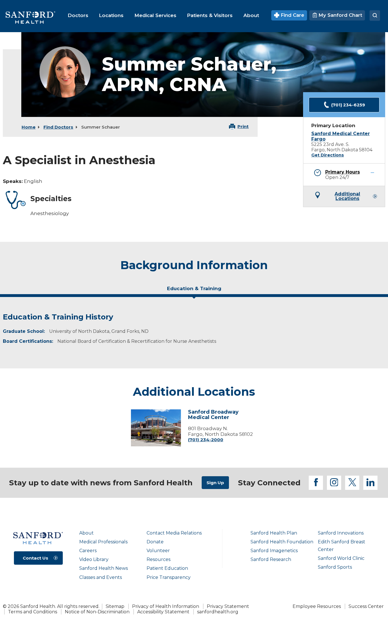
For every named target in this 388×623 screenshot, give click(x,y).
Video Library (94, 559)
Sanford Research (271, 559)
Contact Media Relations (174, 533)
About (86, 533)
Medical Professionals (103, 541)
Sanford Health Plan (274, 533)
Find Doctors (58, 127)
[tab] (194, 291)
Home (29, 127)
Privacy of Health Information (165, 606)
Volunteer (158, 550)
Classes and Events (100, 577)
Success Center (366, 606)
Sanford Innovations (341, 533)
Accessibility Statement (163, 611)
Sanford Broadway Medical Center (213, 415)
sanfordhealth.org (217, 611)
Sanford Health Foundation (282, 541)
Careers (88, 550)
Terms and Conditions (32, 611)
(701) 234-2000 (205, 439)
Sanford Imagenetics (274, 550)
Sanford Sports (335, 567)
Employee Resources (317, 606)
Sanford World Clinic (341, 558)
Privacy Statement (228, 606)
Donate (155, 541)
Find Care (291, 15)
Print (243, 126)
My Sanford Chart (339, 15)
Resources (158, 559)
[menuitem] (78, 15)
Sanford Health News (103, 568)
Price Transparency (169, 577)
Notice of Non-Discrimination (97, 611)
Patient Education (167, 568)
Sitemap (115, 606)
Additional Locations (347, 196)
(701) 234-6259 (348, 105)
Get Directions (327, 155)
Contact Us (35, 558)
